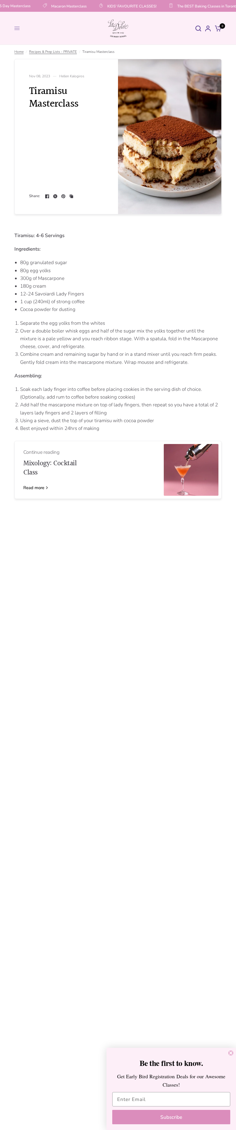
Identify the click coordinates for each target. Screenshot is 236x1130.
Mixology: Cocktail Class (50, 468)
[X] (55, 196)
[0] (217, 28)
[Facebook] (47, 196)
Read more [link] (33, 488)
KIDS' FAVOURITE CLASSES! (128, 6)
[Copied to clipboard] (71, 196)
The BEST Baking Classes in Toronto (203, 6)
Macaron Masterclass (65, 6)
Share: (34, 196)
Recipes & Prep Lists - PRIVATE (53, 51)
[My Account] (208, 28)
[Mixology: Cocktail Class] (191, 470)
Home (19, 51)
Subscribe (171, 1117)
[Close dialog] (231, 1053)
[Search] (198, 28)
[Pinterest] (63, 196)
